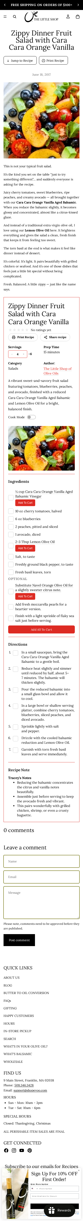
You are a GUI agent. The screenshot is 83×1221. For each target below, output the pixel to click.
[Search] (14, 17)
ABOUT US (11, 978)
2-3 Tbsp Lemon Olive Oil (35, 542)
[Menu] (5, 17)
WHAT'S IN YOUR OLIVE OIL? (26, 1046)
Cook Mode (16, 417)
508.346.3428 (24, 1085)
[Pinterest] (29, 1150)
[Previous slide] (5, 5)
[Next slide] (78, 5)
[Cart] (78, 17)
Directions (17, 644)
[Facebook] (6, 1150)
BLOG (8, 985)
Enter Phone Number (39, 1184)
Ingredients (18, 481)
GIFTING (10, 1008)
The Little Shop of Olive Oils (57, 371)
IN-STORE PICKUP (17, 1031)
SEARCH (10, 1039)
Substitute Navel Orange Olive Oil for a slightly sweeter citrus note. (44, 587)
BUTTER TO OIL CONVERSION (26, 993)
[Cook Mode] (31, 417)
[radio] (10, 330)
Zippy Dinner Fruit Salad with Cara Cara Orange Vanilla (38, 314)
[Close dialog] (78, 1170)
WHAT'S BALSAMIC (18, 1054)
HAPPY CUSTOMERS (19, 1016)
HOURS (9, 1024)
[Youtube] (21, 1150)
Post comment (19, 940)
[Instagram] (14, 1150)
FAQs (7, 1001)
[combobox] (34, 1188)
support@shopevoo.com (30, 1090)
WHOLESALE (13, 1062)
